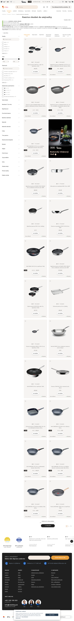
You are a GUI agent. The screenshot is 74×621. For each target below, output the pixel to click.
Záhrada (6, 582)
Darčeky (70, 11)
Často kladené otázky (56, 586)
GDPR (32, 577)
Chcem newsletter (60, 557)
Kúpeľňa (7, 584)
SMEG (19, 577)
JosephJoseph (21, 584)
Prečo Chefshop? (55, 577)
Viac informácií (25, 616)
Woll (28, 24)
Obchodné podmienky (36, 579)
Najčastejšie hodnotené (48, 35)
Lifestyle (7, 586)
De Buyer (22, 24)
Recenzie (53, 572)
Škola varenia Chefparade (56, 579)
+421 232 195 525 (11, 600)
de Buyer (20, 589)
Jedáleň (6, 575)
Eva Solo (20, 591)
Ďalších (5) (4, 82)
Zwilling (19, 586)
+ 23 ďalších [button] (48, 525)
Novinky (64, 11)
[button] (48, 35)
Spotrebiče (7, 579)
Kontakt (33, 575)
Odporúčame (27, 34)
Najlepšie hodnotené (57, 35)
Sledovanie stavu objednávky (37, 586)
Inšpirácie (58, 11)
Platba (32, 584)
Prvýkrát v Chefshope (56, 584)
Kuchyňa (7, 572)
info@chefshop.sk (11, 605)
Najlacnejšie (34, 34)
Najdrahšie (41, 34)
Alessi (19, 575)
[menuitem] (3, 11)
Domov (6, 589)
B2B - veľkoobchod (55, 582)
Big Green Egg (21, 582)
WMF (26, 24)
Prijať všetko (51, 614)
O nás (52, 575)
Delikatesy (7, 577)
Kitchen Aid (20, 579)
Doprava (33, 582)
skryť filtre (5, 32)
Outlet (6, 591)
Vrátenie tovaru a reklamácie (37, 572)
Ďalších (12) (4, 53)
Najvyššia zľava (65, 35)
